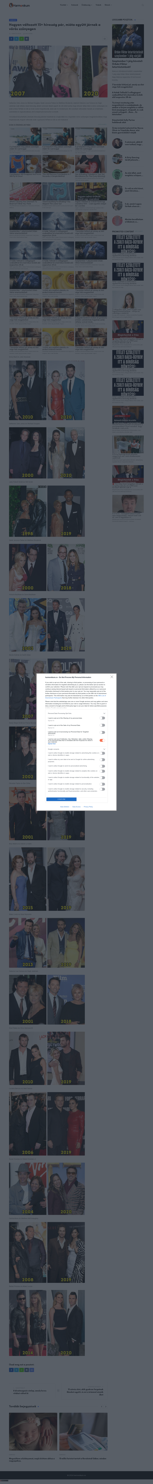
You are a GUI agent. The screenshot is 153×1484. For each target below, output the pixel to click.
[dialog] (76, 742)
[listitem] (76, 713)
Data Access (76, 807)
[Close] (112, 677)
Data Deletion (64, 807)
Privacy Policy (88, 807)
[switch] (102, 718)
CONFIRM (61, 799)
